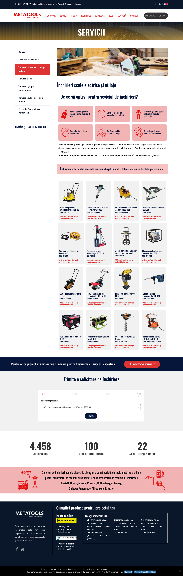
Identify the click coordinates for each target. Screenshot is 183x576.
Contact (134, 15)
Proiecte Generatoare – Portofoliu (30, 111)
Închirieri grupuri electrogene (26, 88)
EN (163, 4)
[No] (179, 571)
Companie (51, 15)
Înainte (91, 415)
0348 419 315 (149, 533)
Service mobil (25, 79)
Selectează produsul (49, 400)
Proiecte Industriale (81, 15)
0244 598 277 (24, 4)
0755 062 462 (122, 533)
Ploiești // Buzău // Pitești (69, 4)
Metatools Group (156, 15)
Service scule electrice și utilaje (30, 100)
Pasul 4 (139, 395)
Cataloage (99, 15)
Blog (111, 15)
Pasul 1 (43, 395)
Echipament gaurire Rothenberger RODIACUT (95, 253)
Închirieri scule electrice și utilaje (31, 69)
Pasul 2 (75, 395)
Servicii (63, 15)
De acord (128, 572)
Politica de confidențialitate (145, 572)
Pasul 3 (107, 395)
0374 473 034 (101, 536)
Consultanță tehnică (28, 59)
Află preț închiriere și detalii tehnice (69, 217)
